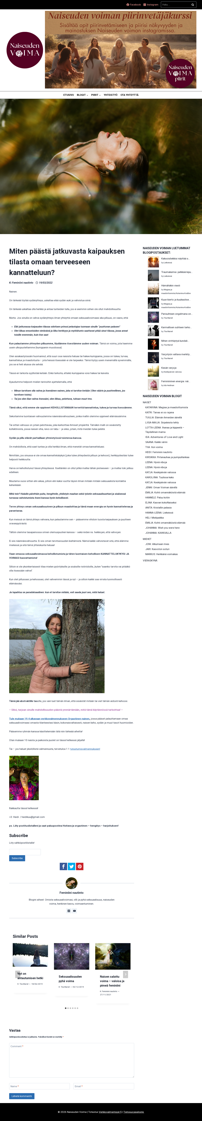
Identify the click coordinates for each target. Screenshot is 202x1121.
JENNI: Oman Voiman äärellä (161, 487)
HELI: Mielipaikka (154, 517)
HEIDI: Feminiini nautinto (158, 452)
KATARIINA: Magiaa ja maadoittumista (166, 407)
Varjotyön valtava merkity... (176, 354)
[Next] (125, 974)
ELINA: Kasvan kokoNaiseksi (160, 502)
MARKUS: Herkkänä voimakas (161, 554)
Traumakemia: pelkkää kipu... (177, 272)
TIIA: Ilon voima (154, 447)
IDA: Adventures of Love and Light (164, 437)
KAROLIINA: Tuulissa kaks (159, 477)
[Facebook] (63, 866)
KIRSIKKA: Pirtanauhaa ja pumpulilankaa (167, 457)
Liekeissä (168, 262)
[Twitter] (71, 866)
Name (14, 1086)
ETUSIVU (68, 94)
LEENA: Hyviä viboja (156, 462)
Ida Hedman (169, 385)
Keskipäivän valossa (173, 372)
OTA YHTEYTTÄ (130, 94)
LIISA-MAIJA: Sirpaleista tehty (162, 422)
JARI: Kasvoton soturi (157, 549)
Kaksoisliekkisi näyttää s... (175, 258)
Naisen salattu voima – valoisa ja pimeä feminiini (112, 981)
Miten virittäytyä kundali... (175, 340)
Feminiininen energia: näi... (175, 381)
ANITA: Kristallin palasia (158, 507)
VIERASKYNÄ (150, 560)
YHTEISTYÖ (110, 94)
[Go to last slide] (17, 974)
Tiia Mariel (24, 984)
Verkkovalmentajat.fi (110, 1111)
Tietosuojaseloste (133, 1111)
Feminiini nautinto (22, 282)
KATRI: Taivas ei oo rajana (159, 412)
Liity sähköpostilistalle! (21, 842)
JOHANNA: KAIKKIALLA (158, 532)
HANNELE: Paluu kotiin (157, 497)
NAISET (147, 402)
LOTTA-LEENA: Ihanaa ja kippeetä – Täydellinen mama (164, 430)
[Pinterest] (79, 866)
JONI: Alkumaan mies (157, 544)
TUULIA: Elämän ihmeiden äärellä (163, 417)
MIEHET (147, 539)
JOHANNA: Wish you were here (162, 527)
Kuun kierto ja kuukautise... (176, 299)
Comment (16, 1046)
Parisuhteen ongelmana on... (177, 313)
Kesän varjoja (168, 367)
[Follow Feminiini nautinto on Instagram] (68, 910)
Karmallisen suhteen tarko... (176, 327)
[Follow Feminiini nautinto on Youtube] (74, 910)
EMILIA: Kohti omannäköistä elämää (165, 492)
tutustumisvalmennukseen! (85, 748)
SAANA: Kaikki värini (156, 442)
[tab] (65, 1008)
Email (79, 1086)
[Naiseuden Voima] (25, 50)
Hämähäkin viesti (170, 285)
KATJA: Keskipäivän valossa (160, 472)
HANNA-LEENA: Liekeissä (159, 512)
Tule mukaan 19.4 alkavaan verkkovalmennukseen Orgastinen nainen (49, 718)
